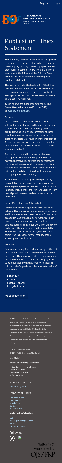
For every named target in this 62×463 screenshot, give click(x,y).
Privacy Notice (16, 408)
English (11, 279)
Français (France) (16, 286)
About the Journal (17, 398)
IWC (11, 418)
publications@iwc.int (18, 386)
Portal (12, 423)
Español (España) (16, 282)
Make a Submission (15, 295)
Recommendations (17, 426)
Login (57, 3)
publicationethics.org (18, 110)
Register (44, 3)
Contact (13, 406)
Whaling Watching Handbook (22, 420)
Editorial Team (15, 400)
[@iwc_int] (12, 438)
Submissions (15, 403)
